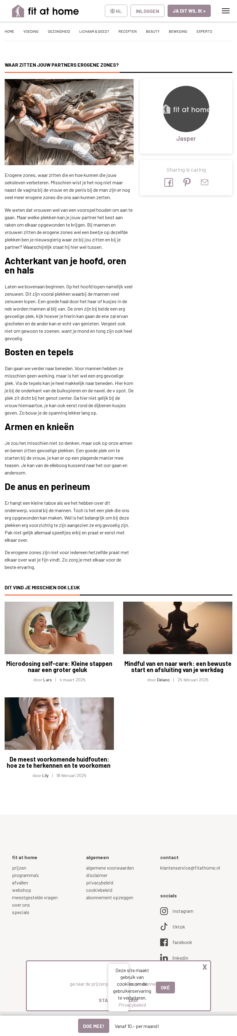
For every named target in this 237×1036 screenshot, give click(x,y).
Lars (47, 679)
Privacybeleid (132, 1005)
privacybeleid (99, 882)
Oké (165, 987)
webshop (21, 890)
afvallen (20, 882)
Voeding (31, 31)
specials (20, 912)
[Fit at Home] (45, 11)
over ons (21, 905)
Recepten (127, 31)
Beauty (153, 31)
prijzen (19, 868)
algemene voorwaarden (110, 868)
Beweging (178, 31)
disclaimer (96, 875)
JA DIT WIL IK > (189, 11)
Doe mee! (93, 1026)
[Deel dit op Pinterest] (187, 182)
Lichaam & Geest (94, 31)
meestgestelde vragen (35, 897)
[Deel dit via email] (204, 182)
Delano (163, 679)
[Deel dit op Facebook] (168, 182)
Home (9, 31)
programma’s (25, 875)
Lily (45, 775)
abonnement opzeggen (109, 897)
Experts (204, 31)
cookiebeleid (99, 890)
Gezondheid (59, 31)
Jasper (186, 138)
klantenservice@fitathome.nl (190, 868)
